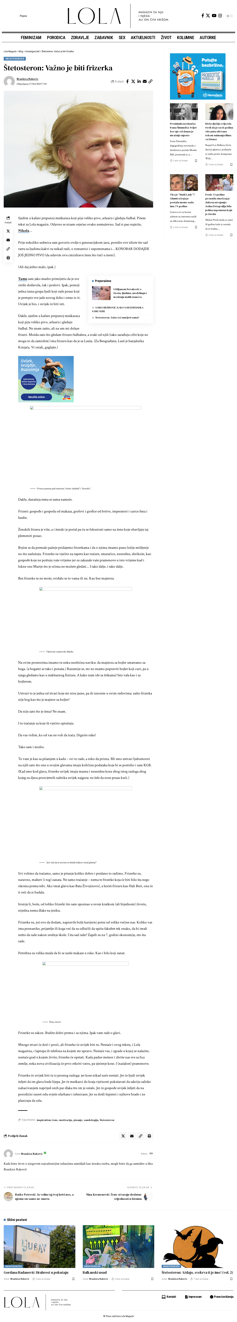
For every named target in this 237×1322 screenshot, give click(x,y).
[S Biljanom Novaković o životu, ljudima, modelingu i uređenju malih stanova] (101, 293)
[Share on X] (133, 81)
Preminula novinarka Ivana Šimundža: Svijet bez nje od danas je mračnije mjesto (183, 129)
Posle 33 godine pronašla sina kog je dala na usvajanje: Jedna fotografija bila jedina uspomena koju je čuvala (218, 204)
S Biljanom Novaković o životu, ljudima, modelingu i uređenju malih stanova (130, 293)
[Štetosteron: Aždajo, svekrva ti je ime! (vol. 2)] (197, 1246)
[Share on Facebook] (127, 81)
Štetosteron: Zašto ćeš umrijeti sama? (117, 317)
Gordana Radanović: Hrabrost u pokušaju (36, 1272)
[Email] (144, 81)
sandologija (91, 1120)
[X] (208, 15)
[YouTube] (214, 15)
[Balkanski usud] (118, 1246)
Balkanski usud (95, 1272)
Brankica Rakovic (27, 79)
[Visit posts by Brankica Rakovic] (9, 81)
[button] (6, 16)
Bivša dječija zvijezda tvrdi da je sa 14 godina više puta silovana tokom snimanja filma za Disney (219, 131)
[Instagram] (220, 15)
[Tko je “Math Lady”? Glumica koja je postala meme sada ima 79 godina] (184, 182)
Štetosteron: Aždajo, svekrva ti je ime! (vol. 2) (197, 1272)
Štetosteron (107, 1120)
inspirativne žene (47, 1120)
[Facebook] (203, 15)
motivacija (65, 1120)
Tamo (22, 278)
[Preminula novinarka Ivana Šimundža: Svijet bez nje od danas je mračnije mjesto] (184, 111)
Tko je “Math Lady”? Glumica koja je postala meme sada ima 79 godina (182, 200)
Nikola (23, 230)
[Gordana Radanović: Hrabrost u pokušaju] (39, 1246)
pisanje (78, 1120)
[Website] (151, 1154)
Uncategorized (14, 58)
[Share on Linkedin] (139, 81)
